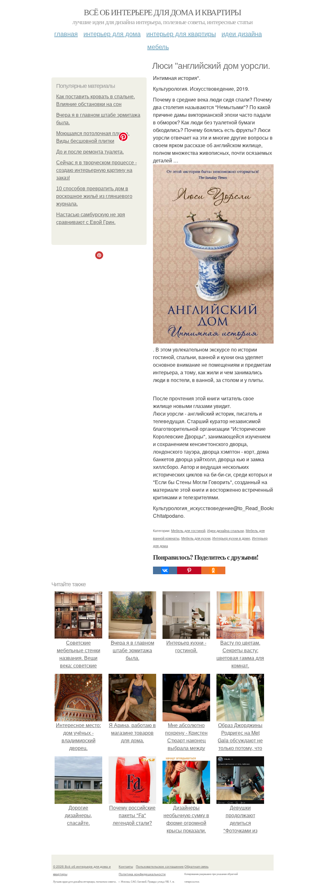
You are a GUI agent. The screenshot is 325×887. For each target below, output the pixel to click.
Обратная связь (196, 866)
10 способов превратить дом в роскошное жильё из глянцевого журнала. (94, 196)
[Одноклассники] (213, 570)
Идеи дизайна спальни (225, 530)
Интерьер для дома (112, 33)
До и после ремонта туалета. (90, 151)
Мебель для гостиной (188, 530)
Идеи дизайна (242, 33)
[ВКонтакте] (165, 570)
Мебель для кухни (195, 538)
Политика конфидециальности (142, 874)
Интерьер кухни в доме (231, 538)
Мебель (158, 46)
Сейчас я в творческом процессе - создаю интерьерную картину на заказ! (96, 170)
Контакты (126, 866)
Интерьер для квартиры (181, 33)
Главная (66, 33)
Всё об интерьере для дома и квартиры (162, 12)
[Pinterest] (189, 570)
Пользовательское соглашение (160, 866)
